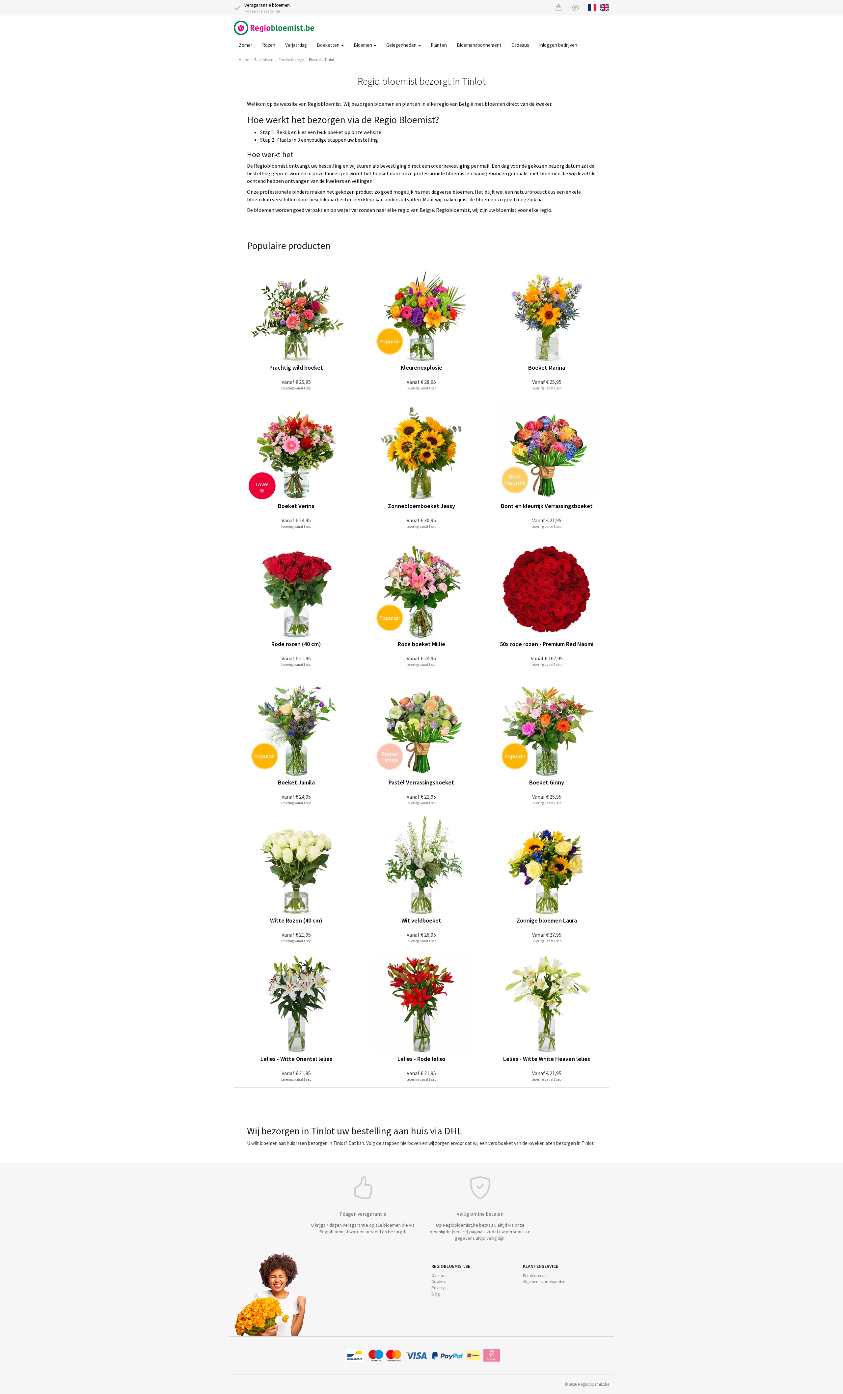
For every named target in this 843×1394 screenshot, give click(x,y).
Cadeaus (520, 45)
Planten (439, 45)
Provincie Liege (291, 59)
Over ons (439, 1275)
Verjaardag (296, 45)
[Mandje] (558, 7)
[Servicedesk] (575, 7)
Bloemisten (263, 59)
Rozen (268, 45)
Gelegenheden (402, 45)
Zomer (245, 45)
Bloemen (363, 45)
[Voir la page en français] (592, 7)
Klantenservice (535, 1275)
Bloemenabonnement (479, 45)
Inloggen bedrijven (558, 45)
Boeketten (328, 45)
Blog (435, 1294)
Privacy (438, 1288)
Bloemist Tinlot (321, 59)
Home (244, 59)
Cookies (438, 1281)
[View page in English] (604, 7)
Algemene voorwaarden (544, 1281)
